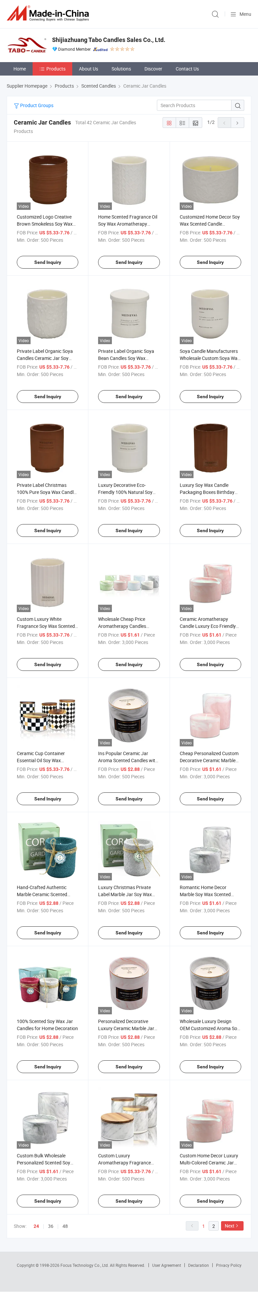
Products (56, 68)
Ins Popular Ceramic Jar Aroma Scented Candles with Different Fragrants (128, 760)
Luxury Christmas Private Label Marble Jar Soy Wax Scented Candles (125, 894)
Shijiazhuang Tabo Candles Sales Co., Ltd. (108, 39)
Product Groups (36, 105)
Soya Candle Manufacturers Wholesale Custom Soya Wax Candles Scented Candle (210, 358)
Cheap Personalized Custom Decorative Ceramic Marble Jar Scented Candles (209, 760)
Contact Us (187, 68)
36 (50, 1226)
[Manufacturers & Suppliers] (49, 13)
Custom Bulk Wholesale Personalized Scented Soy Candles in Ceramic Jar (43, 1162)
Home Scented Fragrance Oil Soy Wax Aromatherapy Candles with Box (127, 224)
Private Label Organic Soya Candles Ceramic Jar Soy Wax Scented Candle (45, 358)
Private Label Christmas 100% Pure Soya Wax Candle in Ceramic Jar (46, 492)
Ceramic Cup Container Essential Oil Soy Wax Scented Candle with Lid (42, 760)
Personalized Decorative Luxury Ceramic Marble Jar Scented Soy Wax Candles (126, 1028)
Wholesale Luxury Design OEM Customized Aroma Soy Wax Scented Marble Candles (210, 1028)
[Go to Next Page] (237, 123)
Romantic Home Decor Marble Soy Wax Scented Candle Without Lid (205, 894)
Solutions (121, 68)
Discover (153, 68)
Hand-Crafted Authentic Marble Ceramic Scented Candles (42, 894)
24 (36, 1226)
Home (19, 68)
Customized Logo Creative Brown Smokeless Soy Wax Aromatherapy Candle (45, 224)
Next (229, 1225)
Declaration (198, 1265)
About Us (88, 68)
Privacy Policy (229, 1265)
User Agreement (166, 1265)
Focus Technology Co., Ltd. (85, 1265)
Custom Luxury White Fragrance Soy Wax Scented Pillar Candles (46, 626)
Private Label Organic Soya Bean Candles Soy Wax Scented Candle (126, 358)
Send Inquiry (47, 262)
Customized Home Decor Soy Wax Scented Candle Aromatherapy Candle (210, 224)
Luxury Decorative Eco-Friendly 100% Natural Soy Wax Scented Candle (125, 492)
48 (65, 1226)
